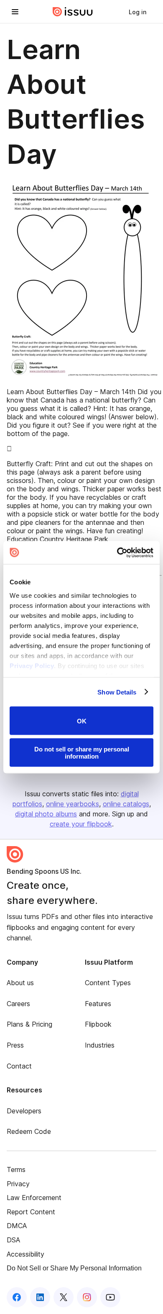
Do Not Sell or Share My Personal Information (74, 1268)
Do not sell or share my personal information (81, 752)
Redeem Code (29, 1131)
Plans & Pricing (29, 1024)
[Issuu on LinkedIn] (40, 1297)
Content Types (108, 982)
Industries (100, 1045)
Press (15, 1045)
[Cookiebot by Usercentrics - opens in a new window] (117, 552)
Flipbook (98, 1024)
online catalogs (126, 804)
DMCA (17, 1225)
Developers (24, 1111)
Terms (16, 1169)
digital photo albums (46, 814)
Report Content (31, 1212)
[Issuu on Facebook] (17, 1297)
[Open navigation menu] (15, 11)
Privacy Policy (32, 665)
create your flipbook (81, 824)
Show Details (116, 691)
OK (82, 720)
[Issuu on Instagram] (87, 1297)
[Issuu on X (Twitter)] (63, 1297)
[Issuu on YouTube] (110, 1297)
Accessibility (25, 1254)
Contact (19, 1066)
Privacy (18, 1184)
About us (20, 982)
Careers (18, 1003)
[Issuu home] (72, 11)
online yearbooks (72, 804)
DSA (13, 1240)
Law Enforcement (34, 1197)
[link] (137, 11)
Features (98, 1003)
